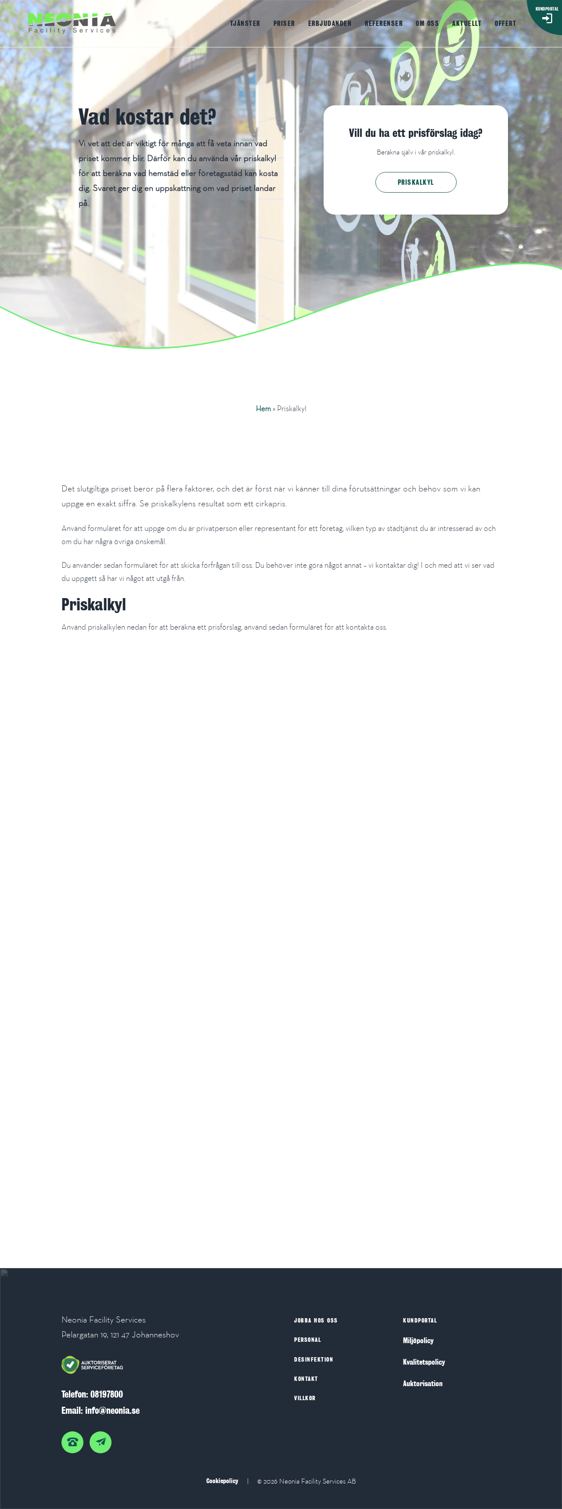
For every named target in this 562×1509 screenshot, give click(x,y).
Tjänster (245, 23)
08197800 (106, 1394)
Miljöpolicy (418, 1341)
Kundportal (420, 1320)
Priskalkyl (416, 182)
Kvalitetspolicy (424, 1362)
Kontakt (306, 1379)
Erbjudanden (330, 23)
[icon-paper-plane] (103, 1438)
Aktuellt (467, 23)
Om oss (427, 23)
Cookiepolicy (222, 1480)
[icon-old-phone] (74, 1438)
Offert (505, 23)
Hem (263, 408)
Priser (284, 23)
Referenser (384, 23)
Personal (307, 1340)
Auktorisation (423, 1384)
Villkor (305, 1398)
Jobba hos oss (316, 1320)
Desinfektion (313, 1359)
